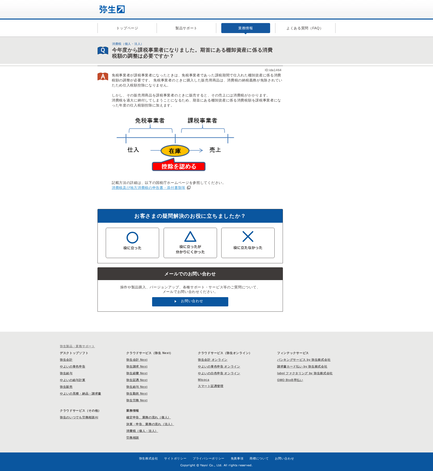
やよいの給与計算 (72, 380)
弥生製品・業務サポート (77, 346)
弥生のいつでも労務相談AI (79, 417)
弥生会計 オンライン (213, 360)
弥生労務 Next (136, 400)
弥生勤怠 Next (136, 393)
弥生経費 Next (136, 373)
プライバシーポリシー (209, 458)
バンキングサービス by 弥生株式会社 (304, 360)
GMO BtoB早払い (290, 380)
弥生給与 (66, 373)
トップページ (127, 28)
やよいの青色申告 (72, 366)
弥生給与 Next (136, 387)
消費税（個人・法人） (142, 431)
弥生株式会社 (148, 458)
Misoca (203, 380)
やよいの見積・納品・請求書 (80, 393)
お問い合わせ (192, 301)
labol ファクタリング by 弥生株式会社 (305, 373)
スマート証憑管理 (211, 386)
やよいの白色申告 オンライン (219, 373)
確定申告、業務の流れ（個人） (148, 417)
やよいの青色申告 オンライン (219, 366)
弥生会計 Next (136, 360)
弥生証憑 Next (136, 380)
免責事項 (237, 458)
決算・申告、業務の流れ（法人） (150, 424)
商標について (259, 458)
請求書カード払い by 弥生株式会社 (302, 366)
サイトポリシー (175, 458)
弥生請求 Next (136, 366)
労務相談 (132, 437)
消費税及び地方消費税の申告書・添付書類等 (148, 188)
